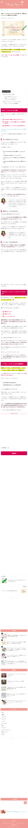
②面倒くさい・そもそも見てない (10, 98)
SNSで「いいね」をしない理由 (8, 94)
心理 (8, 447)
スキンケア (3, 716)
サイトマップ (12, 823)
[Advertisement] (14, 73)
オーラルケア (4, 723)
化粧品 (2, 714)
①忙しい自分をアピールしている (10, 96)
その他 (2, 734)
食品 (2, 725)
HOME (14, 820)
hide (8, 91)
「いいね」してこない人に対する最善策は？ (11, 103)
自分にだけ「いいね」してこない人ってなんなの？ (12, 101)
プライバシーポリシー (20, 823)
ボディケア (3, 719)
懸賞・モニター (4, 732)
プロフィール (5, 823)
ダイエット (3, 727)
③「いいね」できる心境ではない (10, 99)
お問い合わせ (14, 824)
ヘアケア (3, 721)
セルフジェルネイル (5, 730)
